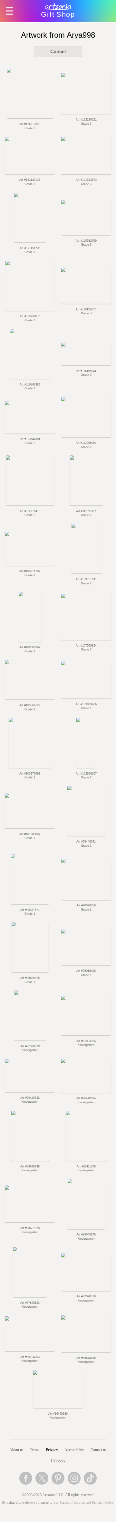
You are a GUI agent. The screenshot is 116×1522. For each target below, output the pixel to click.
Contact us (99, 1450)
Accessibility (74, 1450)
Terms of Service (72, 1502)
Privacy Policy (102, 1502)
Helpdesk (58, 1461)
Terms (34, 1450)
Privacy (52, 1450)
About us (16, 1450)
